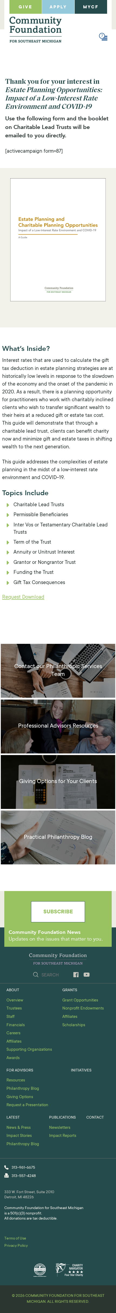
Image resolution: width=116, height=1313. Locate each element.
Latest (13, 1118)
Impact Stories (19, 1136)
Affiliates (14, 1041)
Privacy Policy (16, 1246)
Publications (62, 1118)
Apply (58, 7)
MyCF (90, 7)
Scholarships (73, 1025)
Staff (10, 1017)
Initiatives (81, 1070)
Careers (13, 1033)
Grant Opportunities (80, 1000)
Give (25, 7)
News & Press (18, 1128)
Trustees (14, 1008)
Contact (95, 1118)
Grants (69, 990)
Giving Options (19, 1097)
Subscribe (58, 912)
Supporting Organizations (29, 1049)
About (12, 990)
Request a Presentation (27, 1105)
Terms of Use (15, 1239)
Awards (13, 1058)
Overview (14, 1000)
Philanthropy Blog (22, 1089)
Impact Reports (62, 1136)
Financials (15, 1025)
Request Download (23, 597)
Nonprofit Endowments (83, 1008)
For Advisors (19, 1070)
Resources (15, 1080)
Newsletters (59, 1128)
